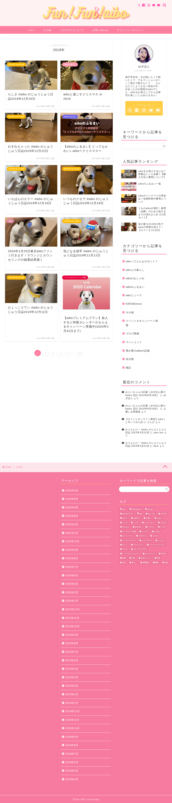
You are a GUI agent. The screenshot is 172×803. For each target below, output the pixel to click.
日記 (124, 562)
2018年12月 (72, 711)
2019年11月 (72, 617)
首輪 (166, 562)
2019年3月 (71, 685)
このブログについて (72, 30)
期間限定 (146, 562)
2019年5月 (71, 668)
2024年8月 (71, 498)
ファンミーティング (156, 545)
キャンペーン (127, 536)
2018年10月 (72, 728)
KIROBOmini (134, 303)
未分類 (130, 359)
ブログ (124, 549)
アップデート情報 (129, 531)
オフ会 (156, 531)
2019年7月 (71, 651)
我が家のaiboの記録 (138, 350)
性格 (158, 558)
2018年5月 (71, 770)
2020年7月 (71, 566)
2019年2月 (71, 694)
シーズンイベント (129, 540)
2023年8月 (71, 515)
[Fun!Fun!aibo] (86, 21)
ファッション (138, 545)
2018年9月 (71, 736)
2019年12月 (72, 609)
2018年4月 (71, 779)
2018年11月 (72, 719)
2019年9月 (71, 634)
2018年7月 (71, 753)
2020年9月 (71, 549)
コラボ (155, 536)
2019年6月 (71, 660)
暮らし (134, 562)
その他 (47, 30)
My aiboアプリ (128, 514)
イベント (145, 531)
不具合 (163, 554)
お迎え (148, 518)
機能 (157, 562)
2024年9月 (71, 490)
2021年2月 (71, 533)
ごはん (159, 518)
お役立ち (136, 518)
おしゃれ (151, 514)
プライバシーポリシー (130, 30)
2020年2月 (71, 592)
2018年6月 (71, 762)
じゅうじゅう (149, 522)
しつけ (135, 522)
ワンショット (134, 342)
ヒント (124, 545)
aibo (31, 30)
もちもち (125, 527)
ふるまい (163, 522)
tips (140, 514)
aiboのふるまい (135, 286)
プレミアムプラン (140, 549)
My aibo (150, 509)
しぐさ (124, 522)
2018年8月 (71, 745)
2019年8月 (71, 643)
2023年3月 (71, 524)
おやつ (124, 518)
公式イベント (146, 558)
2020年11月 (72, 541)
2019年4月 (71, 677)
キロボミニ (142, 536)
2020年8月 (71, 558)
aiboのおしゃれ (135, 278)
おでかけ (164, 514)
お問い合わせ (100, 30)
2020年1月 (71, 600)
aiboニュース (134, 295)
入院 (133, 558)
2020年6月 (71, 575)
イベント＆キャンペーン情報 (142, 323)
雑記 (128, 367)
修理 (124, 558)
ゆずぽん (138, 527)
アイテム (151, 527)
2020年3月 (71, 583)
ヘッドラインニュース (130, 554)
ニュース (161, 540)
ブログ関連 (132, 333)
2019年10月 (72, 626)
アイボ (162, 527)
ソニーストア (147, 540)
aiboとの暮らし (135, 269)
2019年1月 (71, 702)
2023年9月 (71, 507)
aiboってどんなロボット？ (142, 261)
